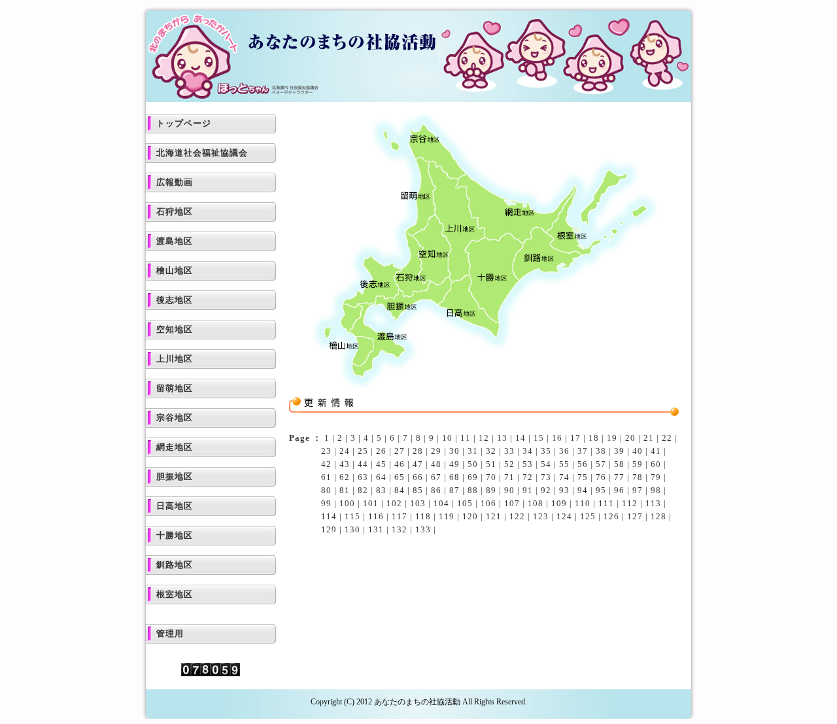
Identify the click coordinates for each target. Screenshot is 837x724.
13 (502, 438)
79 (656, 477)
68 (454, 477)
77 (619, 477)
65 (399, 477)
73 (546, 477)
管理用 (170, 633)
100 (347, 503)
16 (557, 438)
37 (582, 451)
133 (423, 529)
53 (527, 464)
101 (371, 503)
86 (436, 490)
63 (363, 477)
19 (612, 438)
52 (509, 464)
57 (601, 464)
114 (329, 516)
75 (582, 477)
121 (494, 516)
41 (656, 451)
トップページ (183, 123)
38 (601, 451)
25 (363, 451)
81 (344, 490)
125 (588, 516)
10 (447, 438)
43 (344, 464)
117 (399, 516)
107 (512, 503)
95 (601, 490)
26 (381, 451)
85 (418, 490)
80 (326, 490)
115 (352, 516)
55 (564, 464)
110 (582, 503)
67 (436, 477)
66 (418, 477)
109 (559, 503)
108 (535, 503)
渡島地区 (174, 241)
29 (436, 451)
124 (564, 516)
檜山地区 (174, 270)
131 (376, 529)
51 (491, 464)
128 (658, 516)
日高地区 (174, 506)
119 (446, 516)
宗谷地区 (174, 417)
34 (527, 451)
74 (564, 477)
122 (517, 516)
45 (381, 464)
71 (509, 477)
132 (399, 529)
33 (509, 451)
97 (637, 490)
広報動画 (174, 182)
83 (381, 490)
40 (637, 451)
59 (637, 464)
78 (637, 477)
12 (484, 438)
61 (326, 477)
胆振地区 (174, 476)
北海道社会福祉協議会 (202, 153)
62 (344, 477)
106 (488, 503)
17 (575, 438)
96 (619, 490)
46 (399, 464)
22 (667, 438)
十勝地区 (174, 535)
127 (635, 516)
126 (611, 516)
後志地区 (174, 300)
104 (441, 503)
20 (630, 438)
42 (326, 464)
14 (520, 438)
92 (546, 490)
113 (653, 503)
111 (606, 503)
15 (539, 438)
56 (582, 464)
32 (491, 451)
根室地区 (174, 594)
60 (656, 464)
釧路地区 (174, 565)
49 (454, 464)
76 (601, 477)
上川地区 (174, 359)
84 (399, 490)
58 (619, 464)
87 (454, 490)
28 (418, 451)
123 (541, 516)
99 (326, 503)
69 (473, 477)
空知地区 (174, 329)
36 (564, 451)
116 (376, 516)
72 (527, 477)
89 (491, 490)
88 (473, 490)
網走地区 (174, 447)
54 (546, 464)
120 (470, 516)
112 (630, 503)
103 (418, 503)
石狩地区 (174, 211)
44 (363, 464)
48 (436, 464)
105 (465, 503)
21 (648, 438)
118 (423, 516)
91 (527, 490)
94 (582, 490)
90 (509, 490)
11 (465, 438)
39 (619, 451)
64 (381, 477)
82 (363, 490)
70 (491, 477)
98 (656, 490)
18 (594, 438)
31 (473, 451)
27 (399, 451)
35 (546, 451)
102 (394, 503)
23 (326, 451)
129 (329, 529)
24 (344, 451)
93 (564, 490)
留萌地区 (174, 388)
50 (473, 464)
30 (454, 451)
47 (418, 464)
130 (352, 529)
